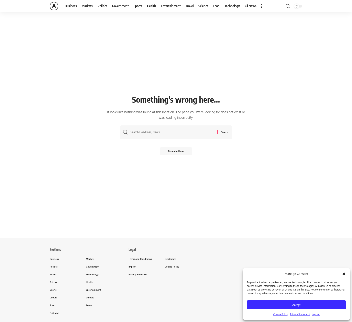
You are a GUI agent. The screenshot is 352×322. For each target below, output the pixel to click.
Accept (296, 305)
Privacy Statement (300, 314)
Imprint (316, 314)
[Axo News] (54, 6)
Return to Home (176, 151)
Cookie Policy (280, 314)
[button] (344, 274)
